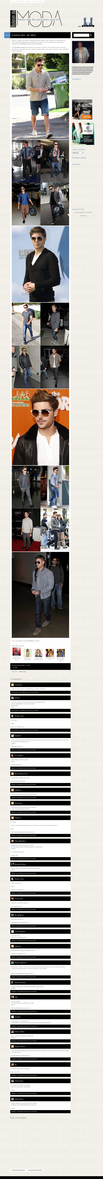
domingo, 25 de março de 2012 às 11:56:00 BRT (24, 1026)
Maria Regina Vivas (21, 774)
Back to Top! (63, 1177)
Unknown (18, 790)
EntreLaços (18, 803)
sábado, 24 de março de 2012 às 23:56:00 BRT (23, 976)
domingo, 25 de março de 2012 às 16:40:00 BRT (24, 1075)
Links (34, 1)
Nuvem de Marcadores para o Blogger (83, 212)
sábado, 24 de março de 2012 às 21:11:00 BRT (23, 909)
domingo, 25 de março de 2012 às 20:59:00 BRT (24, 1093)
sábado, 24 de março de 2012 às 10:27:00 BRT (23, 797)
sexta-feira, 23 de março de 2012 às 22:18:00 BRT (24, 730)
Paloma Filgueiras (21, 963)
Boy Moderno (19, 915)
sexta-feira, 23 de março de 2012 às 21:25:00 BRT (24, 710)
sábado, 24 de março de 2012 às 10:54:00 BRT (23, 812)
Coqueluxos (18, 685)
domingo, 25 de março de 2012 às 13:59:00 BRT (24, 1059)
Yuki (16, 997)
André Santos (19, 1081)
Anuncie (41, 1)
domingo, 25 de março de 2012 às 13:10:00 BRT (24, 1040)
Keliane (17, 698)
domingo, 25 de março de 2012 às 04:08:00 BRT (24, 1011)
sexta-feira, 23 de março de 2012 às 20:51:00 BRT (24, 692)
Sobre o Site (20, 1)
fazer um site (83, 215)
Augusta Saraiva (20, 1046)
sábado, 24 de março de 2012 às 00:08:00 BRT (23, 750)
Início (12, 1)
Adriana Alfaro (19, 1032)
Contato (28, 1)
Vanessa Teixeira (20, 982)
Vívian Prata (19, 899)
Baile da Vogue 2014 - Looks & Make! (60, 659)
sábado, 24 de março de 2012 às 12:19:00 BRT (23, 858)
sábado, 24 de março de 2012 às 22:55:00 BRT (23, 940)
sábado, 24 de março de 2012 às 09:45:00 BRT (23, 784)
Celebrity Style (22, 671)
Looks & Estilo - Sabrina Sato (27, 658)
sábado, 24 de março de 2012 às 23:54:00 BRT (23, 957)
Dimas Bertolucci (20, 841)
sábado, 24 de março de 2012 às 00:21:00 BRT (23, 768)
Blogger (45, 1177)
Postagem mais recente (35, 1170)
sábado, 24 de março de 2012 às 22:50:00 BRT (23, 926)
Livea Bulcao (19, 755)
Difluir (57, 1177)
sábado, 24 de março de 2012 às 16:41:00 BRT (23, 873)
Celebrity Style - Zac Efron (24, 34)
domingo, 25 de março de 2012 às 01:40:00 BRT (24, 991)
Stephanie (18, 736)
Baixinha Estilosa (20, 864)
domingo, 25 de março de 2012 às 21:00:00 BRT (24, 1111)
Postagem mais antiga (18, 1170)
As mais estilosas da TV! (49, 658)
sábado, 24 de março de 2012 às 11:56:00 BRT (23, 835)
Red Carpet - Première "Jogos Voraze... (16, 658)
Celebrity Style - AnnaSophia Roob (38, 658)
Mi (15, 1064)
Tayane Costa (19, 716)
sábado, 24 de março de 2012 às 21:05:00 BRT (23, 893)
